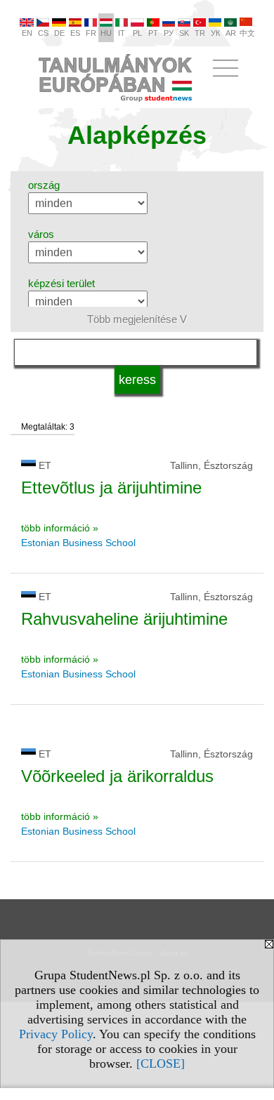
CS (43, 33)
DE (59, 33)
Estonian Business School (78, 542)
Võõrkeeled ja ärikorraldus (117, 776)
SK (184, 33)
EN (27, 33)
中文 (247, 33)
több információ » (59, 528)
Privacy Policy (56, 1034)
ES (75, 33)
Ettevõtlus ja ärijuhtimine (111, 487)
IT (121, 33)
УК (215, 33)
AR (231, 33)
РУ (169, 33)
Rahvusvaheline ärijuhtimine (124, 618)
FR (91, 33)
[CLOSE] (160, 1063)
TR (200, 33)
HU (106, 33)
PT (153, 33)
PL (137, 33)
